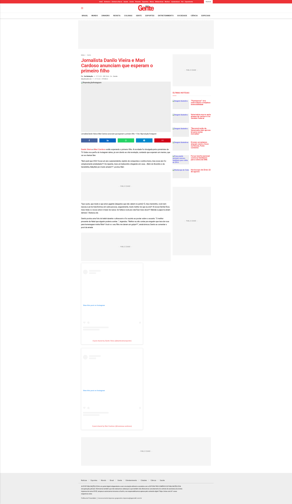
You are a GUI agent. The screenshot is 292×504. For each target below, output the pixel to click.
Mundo (94, 16)
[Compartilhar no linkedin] (107, 140)
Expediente (189, 2)
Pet (182, 2)
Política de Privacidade (88, 498)
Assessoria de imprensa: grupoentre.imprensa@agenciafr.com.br (120, 498)
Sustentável (175, 2)
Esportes (145, 2)
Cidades (144, 480)
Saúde (126, 2)
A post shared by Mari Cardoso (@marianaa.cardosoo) (112, 426)
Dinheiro (107, 2)
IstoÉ (101, 2)
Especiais (205, 16)
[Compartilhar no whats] (126, 140)
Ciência (194, 16)
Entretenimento (166, 16)
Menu (152, 2)
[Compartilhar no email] (162, 140)
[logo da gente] (146, 8)
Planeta (138, 2)
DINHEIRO (106, 16)
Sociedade (182, 16)
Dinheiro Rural (117, 2)
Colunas (128, 16)
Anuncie (208, 2)
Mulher (167, 2)
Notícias (84, 480)
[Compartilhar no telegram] (144, 140)
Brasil (85, 16)
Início (83, 55)
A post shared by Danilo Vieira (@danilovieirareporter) (112, 341)
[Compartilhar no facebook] (89, 140)
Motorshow (159, 2)
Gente (131, 2)
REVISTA (116, 16)
